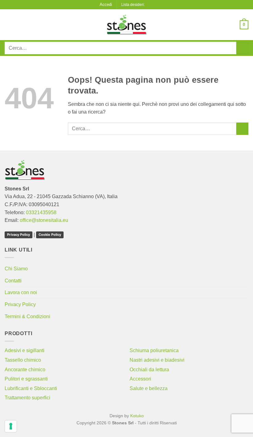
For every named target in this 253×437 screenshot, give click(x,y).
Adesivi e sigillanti (24, 350)
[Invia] (242, 48)
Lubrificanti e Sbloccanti (31, 388)
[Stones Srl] (126, 25)
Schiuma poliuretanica (154, 350)
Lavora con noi (21, 292)
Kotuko (137, 415)
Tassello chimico (23, 360)
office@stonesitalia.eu (44, 220)
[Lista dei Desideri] (151, 4)
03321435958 (41, 212)
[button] (106, 4)
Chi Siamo (16, 268)
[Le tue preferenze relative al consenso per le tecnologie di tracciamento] (11, 426)
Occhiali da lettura (149, 369)
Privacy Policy (18, 234)
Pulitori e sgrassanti (26, 378)
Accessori (140, 378)
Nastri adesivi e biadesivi (157, 360)
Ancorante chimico (25, 369)
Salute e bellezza (149, 388)
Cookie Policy (50, 234)
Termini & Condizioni (27, 316)
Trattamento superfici (27, 397)
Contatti (13, 280)
